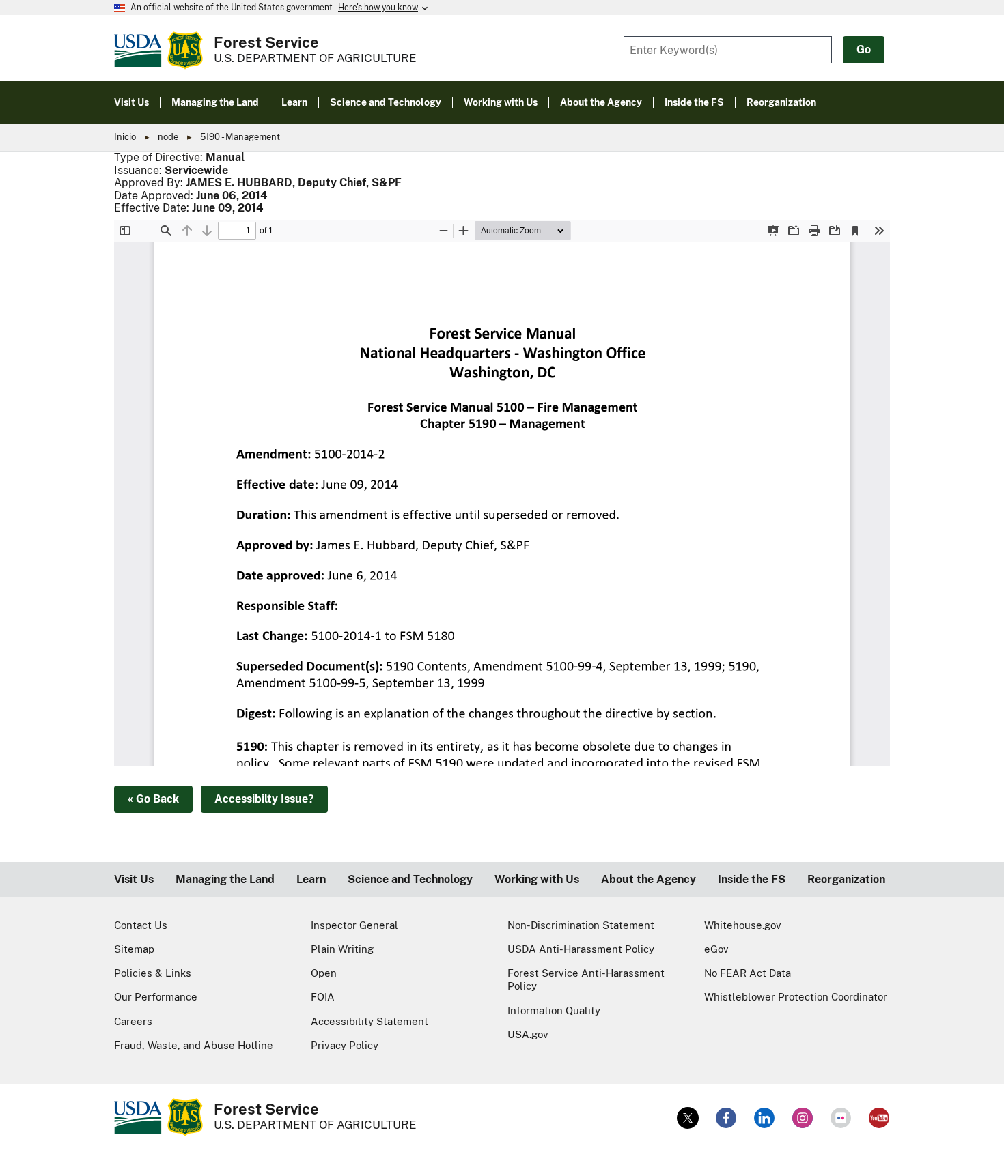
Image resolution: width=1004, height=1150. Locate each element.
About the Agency (648, 879)
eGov (716, 949)
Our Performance (155, 997)
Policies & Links (152, 973)
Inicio (125, 137)
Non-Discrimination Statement (580, 925)
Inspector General (354, 925)
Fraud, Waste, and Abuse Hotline (193, 1045)
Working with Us (536, 879)
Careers (133, 1021)
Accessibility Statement (369, 1021)
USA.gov (527, 1034)
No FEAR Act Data (747, 973)
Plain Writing (342, 949)
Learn (311, 879)
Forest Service (266, 42)
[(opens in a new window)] (688, 1118)
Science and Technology (410, 879)
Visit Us (134, 879)
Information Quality (553, 1010)
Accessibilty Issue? (264, 798)
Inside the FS (751, 879)
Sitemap (134, 949)
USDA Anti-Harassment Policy (580, 949)
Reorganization (846, 879)
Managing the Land (225, 879)
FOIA (323, 997)
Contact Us (140, 925)
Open (324, 973)
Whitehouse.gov (742, 925)
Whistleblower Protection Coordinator (795, 997)
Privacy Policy (344, 1045)
